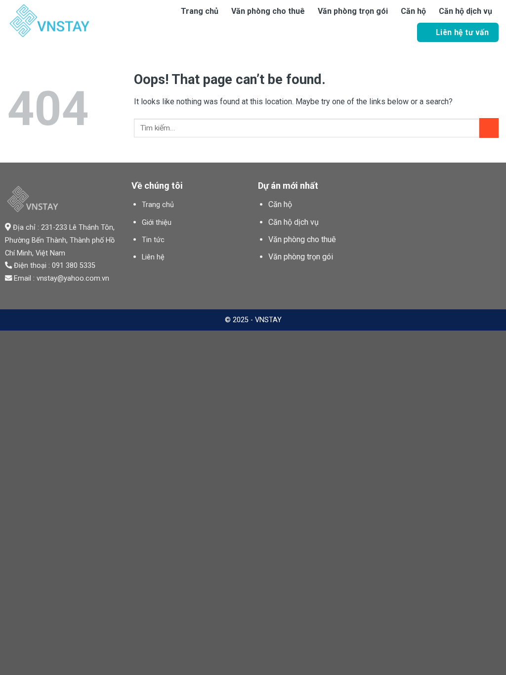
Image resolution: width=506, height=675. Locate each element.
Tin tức (153, 240)
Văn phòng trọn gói (353, 11)
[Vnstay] (74, 21)
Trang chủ (199, 11)
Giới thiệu (156, 222)
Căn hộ (413, 11)
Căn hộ (280, 204)
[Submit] (489, 127)
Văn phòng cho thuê (268, 11)
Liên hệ (153, 257)
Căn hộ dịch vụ (465, 11)
